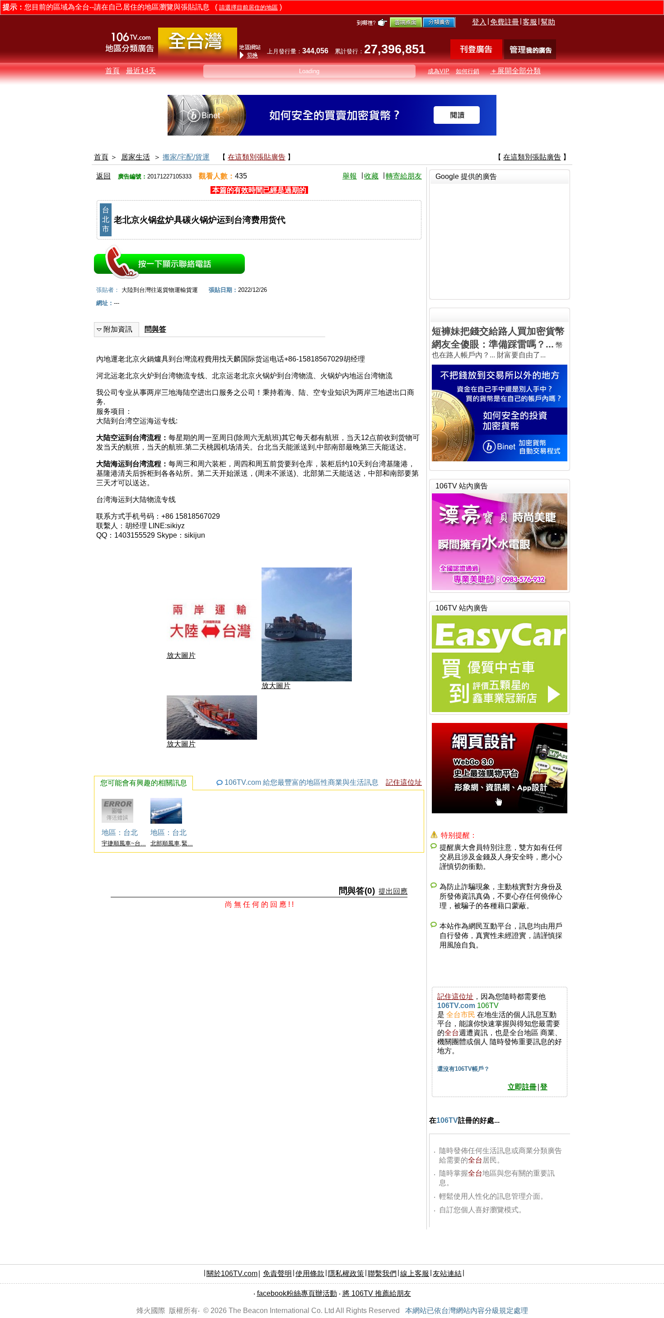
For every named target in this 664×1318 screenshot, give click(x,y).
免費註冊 (504, 22)
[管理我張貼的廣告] (530, 57)
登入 (479, 22)
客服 (530, 22)
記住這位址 (404, 782)
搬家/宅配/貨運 (186, 157)
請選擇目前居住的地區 (248, 7)
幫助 (548, 22)
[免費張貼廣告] (476, 57)
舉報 (349, 176)
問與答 (155, 329)
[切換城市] (197, 57)
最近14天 (141, 71)
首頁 (112, 71)
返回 (103, 176)
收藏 (371, 176)
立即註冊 (522, 1087)
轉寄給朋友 (404, 176)
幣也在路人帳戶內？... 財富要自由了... (498, 342)
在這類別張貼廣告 (256, 157)
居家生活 (135, 157)
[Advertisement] (499, 240)
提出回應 (393, 891)
